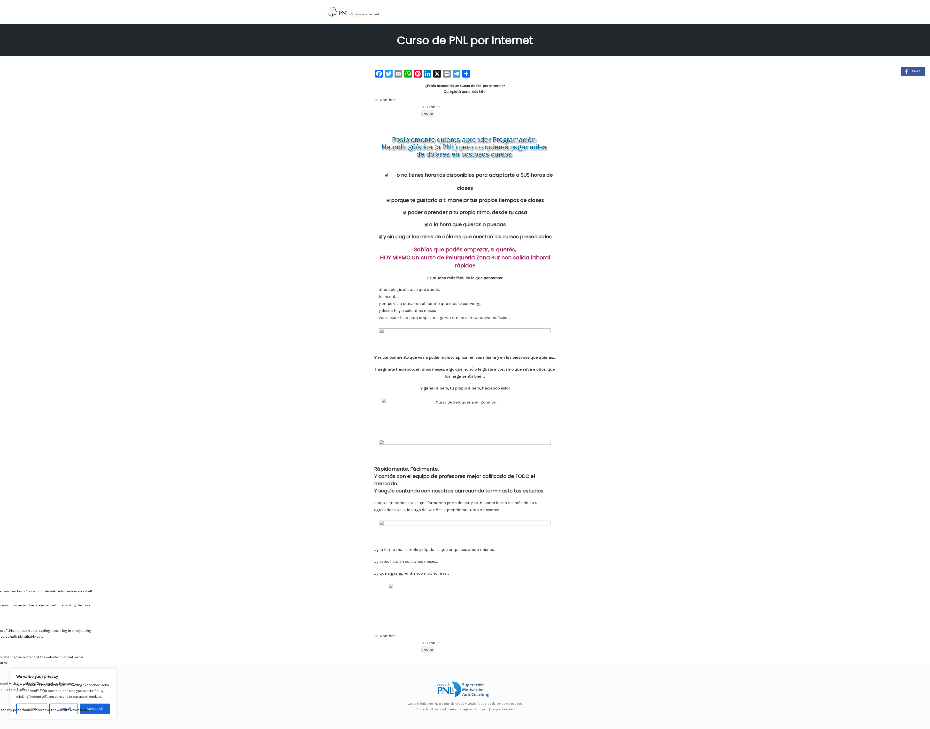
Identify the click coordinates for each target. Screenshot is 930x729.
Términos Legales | (461, 709)
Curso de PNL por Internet (465, 40)
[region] (63, 693)
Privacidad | (439, 709)
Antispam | (482, 709)
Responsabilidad (503, 709)
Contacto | (423, 709)
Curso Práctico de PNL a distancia (431, 703)
